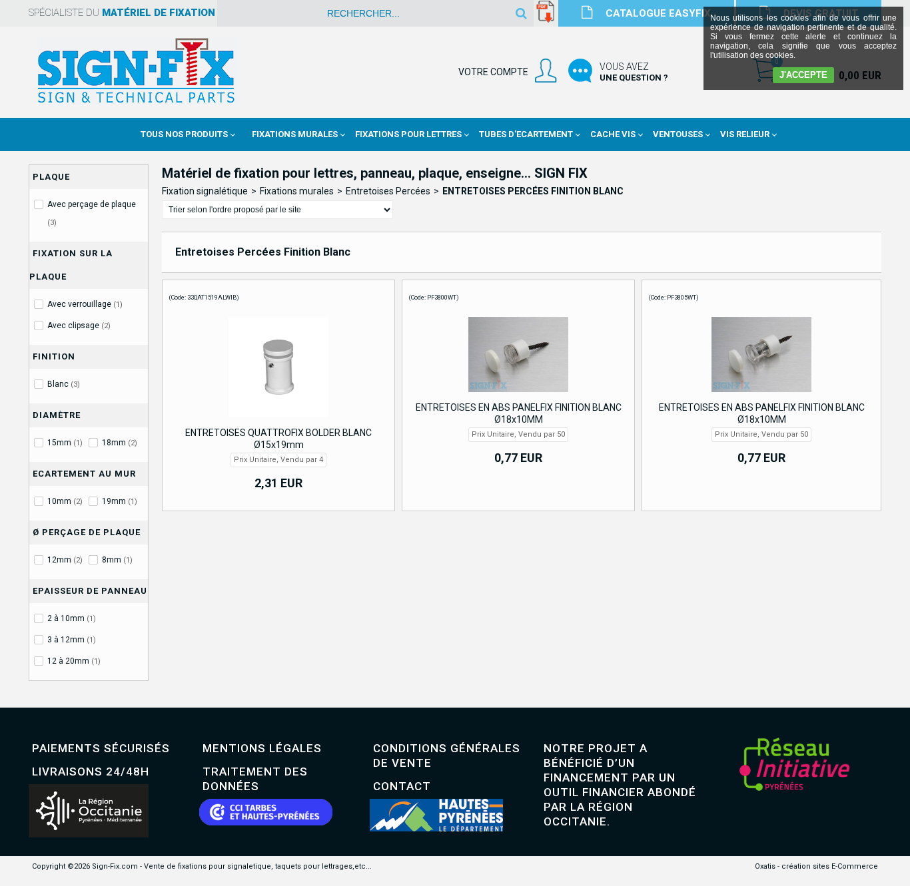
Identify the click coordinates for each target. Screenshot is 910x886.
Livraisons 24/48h (90, 771)
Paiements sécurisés (101, 748)
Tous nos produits (184, 134)
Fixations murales (297, 191)
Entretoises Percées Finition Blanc (533, 191)
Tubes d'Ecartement (526, 134)
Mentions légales (262, 748)
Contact (402, 786)
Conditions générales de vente (446, 756)
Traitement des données (255, 779)
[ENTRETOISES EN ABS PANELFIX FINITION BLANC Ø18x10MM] (518, 395)
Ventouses (678, 134)
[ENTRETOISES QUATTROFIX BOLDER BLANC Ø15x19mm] (278, 420)
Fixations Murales (295, 134)
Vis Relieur (744, 134)
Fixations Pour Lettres (408, 134)
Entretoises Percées (388, 191)
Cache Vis (613, 134)
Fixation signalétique (205, 191)
